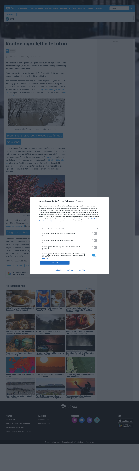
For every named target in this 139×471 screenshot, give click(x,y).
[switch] (94, 233)
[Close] (105, 201)
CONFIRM (55, 263)
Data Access (69, 270)
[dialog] (69, 235)
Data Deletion (58, 270)
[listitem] (69, 229)
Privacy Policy (81, 270)
